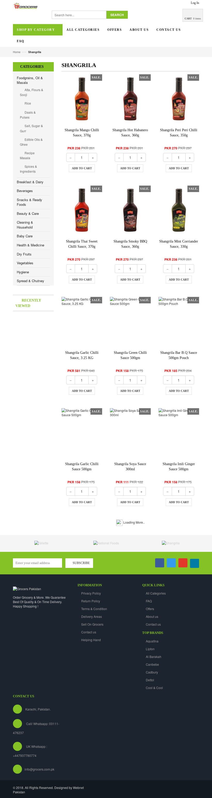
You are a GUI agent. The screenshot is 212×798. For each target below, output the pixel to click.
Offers (150, 608)
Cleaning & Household (25, 225)
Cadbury (152, 672)
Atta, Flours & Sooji (31, 92)
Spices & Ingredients (28, 168)
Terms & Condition (94, 608)
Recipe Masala (27, 155)
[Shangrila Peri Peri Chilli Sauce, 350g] (178, 98)
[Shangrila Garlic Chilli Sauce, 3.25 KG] (82, 321)
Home (16, 52)
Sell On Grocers (92, 624)
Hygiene (23, 271)
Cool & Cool (154, 687)
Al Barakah (153, 656)
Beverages (25, 190)
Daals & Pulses (28, 114)
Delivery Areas (91, 616)
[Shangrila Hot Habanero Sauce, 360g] (130, 98)
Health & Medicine (30, 245)
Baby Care (25, 235)
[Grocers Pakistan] (27, 588)
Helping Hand (91, 640)
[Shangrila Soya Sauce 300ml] (130, 432)
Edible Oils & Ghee (31, 142)
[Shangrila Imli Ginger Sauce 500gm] (178, 432)
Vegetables (25, 262)
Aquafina (152, 641)
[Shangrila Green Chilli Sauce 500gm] (130, 321)
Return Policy (90, 601)
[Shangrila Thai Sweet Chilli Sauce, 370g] (82, 210)
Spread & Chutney (30, 280)
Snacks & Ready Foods (29, 202)
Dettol (150, 680)
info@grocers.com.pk (39, 769)
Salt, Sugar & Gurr (31, 128)
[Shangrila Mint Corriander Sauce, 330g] (178, 210)
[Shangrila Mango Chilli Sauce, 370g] (82, 98)
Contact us (88, 632)
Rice (27, 103)
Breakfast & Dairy (30, 181)
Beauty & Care (28, 213)
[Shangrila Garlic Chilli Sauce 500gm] (82, 432)
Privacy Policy (91, 593)
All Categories (156, 593)
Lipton (150, 649)
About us (152, 616)
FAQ (149, 601)
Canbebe (152, 664)
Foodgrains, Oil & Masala (30, 80)
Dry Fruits (24, 254)
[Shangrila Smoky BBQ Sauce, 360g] (130, 210)
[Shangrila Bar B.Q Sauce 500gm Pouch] (178, 321)
